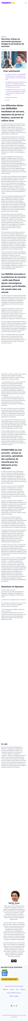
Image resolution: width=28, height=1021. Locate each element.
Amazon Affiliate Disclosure (14, 992)
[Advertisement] (14, 20)
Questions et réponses (11, 97)
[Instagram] (16, 1006)
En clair (7, 100)
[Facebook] (11, 1006)
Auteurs (12, 989)
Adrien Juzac (5, 49)
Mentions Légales (14, 996)
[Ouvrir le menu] (25, 3)
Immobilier (3, 36)
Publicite (23, 989)
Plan (17, 989)
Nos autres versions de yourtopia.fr (14, 986)
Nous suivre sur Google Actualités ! (9, 979)
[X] (14, 1006)
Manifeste (5, 989)
